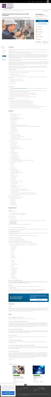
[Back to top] (25, 387)
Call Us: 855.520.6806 (42, 23)
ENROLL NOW (42, 21)
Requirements (4, 50)
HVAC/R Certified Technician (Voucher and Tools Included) (18, 377)
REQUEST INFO (45, 42)
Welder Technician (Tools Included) (37, 377)
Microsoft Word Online (13, 221)
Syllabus (3, 48)
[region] (8, 390)
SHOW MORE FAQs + (11, 359)
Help (35, 390)
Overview (11, 47)
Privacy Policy (7, 390)
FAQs (10, 314)
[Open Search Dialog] (48, 1)
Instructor (3, 52)
